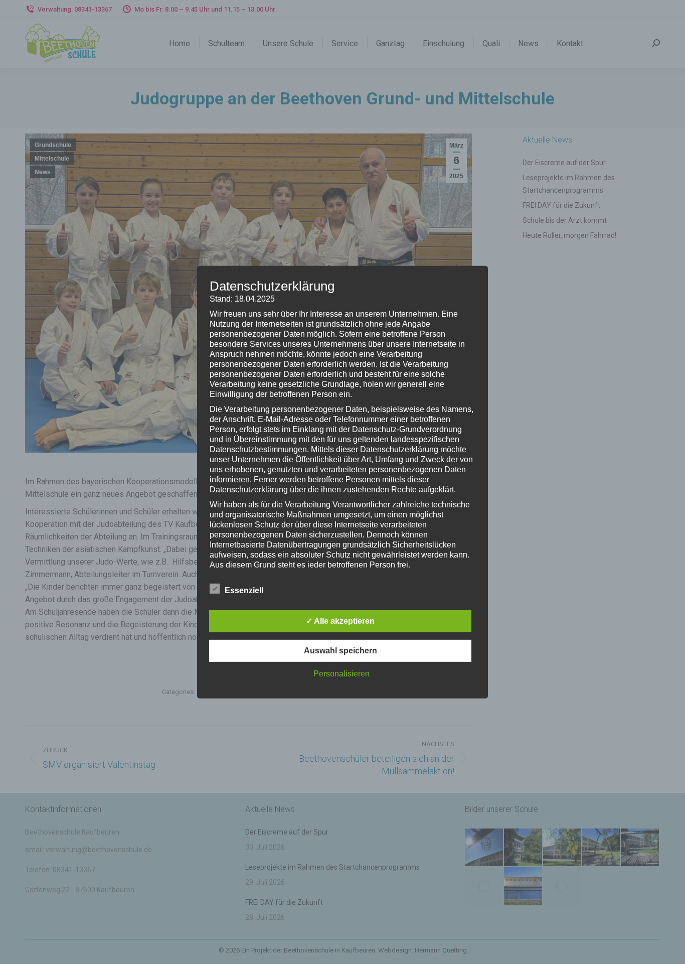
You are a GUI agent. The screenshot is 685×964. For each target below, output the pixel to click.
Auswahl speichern (340, 650)
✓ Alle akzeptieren (340, 621)
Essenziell (244, 590)
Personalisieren (341, 673)
